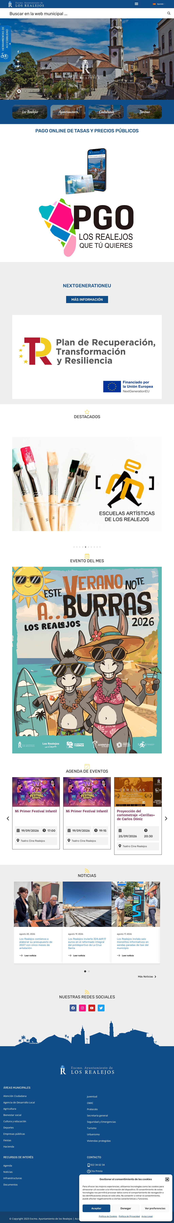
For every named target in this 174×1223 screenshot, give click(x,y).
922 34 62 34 (97, 1164)
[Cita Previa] (88, 1171)
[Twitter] (101, 1008)
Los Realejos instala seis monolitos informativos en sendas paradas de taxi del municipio (133, 943)
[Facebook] (73, 1008)
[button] (167, 1179)
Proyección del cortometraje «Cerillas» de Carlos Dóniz (136, 815)
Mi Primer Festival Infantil (36, 811)
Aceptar (96, 1208)
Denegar (125, 1208)
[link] (87, 484)
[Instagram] (82, 1008)
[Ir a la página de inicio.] (26, 4)
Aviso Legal (147, 1216)
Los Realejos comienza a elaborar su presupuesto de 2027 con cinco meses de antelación (35, 943)
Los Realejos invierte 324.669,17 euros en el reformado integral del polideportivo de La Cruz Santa (87, 943)
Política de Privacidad (129, 1216)
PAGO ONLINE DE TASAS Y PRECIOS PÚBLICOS (87, 131)
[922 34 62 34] (88, 1165)
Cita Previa (96, 1171)
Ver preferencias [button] (155, 1208)
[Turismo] (144, 112)
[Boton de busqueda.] (168, 13)
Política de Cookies (108, 1216)
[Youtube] (91, 1008)
